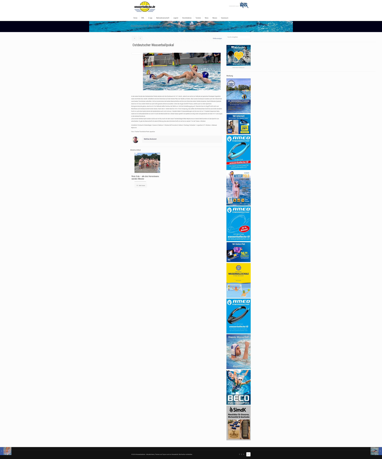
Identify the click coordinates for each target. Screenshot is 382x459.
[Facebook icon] (239, 454)
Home (229, 25)
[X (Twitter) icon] (241, 454)
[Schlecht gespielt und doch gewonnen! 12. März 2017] (376, 451)
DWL (236, 25)
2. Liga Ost (227, 28)
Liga (219, 28)
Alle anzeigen (218, 38)
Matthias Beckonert (150, 139)
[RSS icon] (243, 454)
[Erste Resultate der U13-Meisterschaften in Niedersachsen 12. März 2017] (5, 451)
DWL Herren (244, 25)
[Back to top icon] (248, 454)
